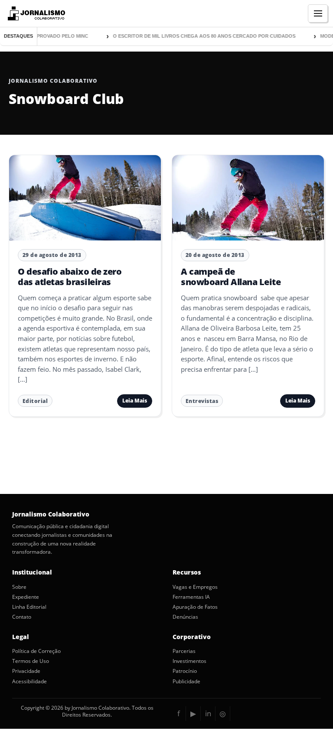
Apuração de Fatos (195, 607)
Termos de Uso (30, 661)
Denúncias (185, 617)
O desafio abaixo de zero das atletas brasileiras (69, 277)
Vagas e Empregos (195, 587)
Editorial (35, 401)
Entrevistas (202, 401)
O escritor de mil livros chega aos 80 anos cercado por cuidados (199, 36)
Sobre (19, 587)
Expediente (25, 597)
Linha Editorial (29, 607)
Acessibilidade (29, 681)
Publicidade (186, 681)
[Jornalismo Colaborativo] (35, 13)
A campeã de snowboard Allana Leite (231, 277)
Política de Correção (36, 651)
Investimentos (189, 661)
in (208, 713)
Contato (21, 617)
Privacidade (26, 671)
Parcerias (184, 651)
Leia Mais (134, 400)
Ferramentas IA (191, 597)
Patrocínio (185, 671)
